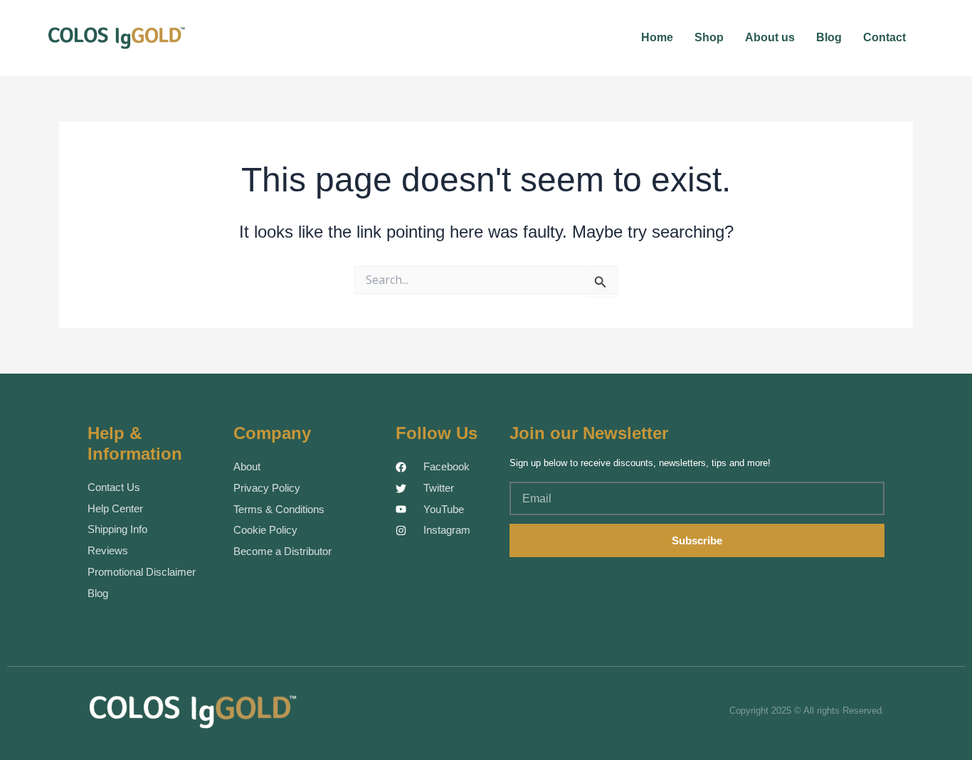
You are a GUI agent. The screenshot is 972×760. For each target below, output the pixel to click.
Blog (829, 37)
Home (657, 37)
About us (770, 37)
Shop (709, 37)
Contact (884, 37)
